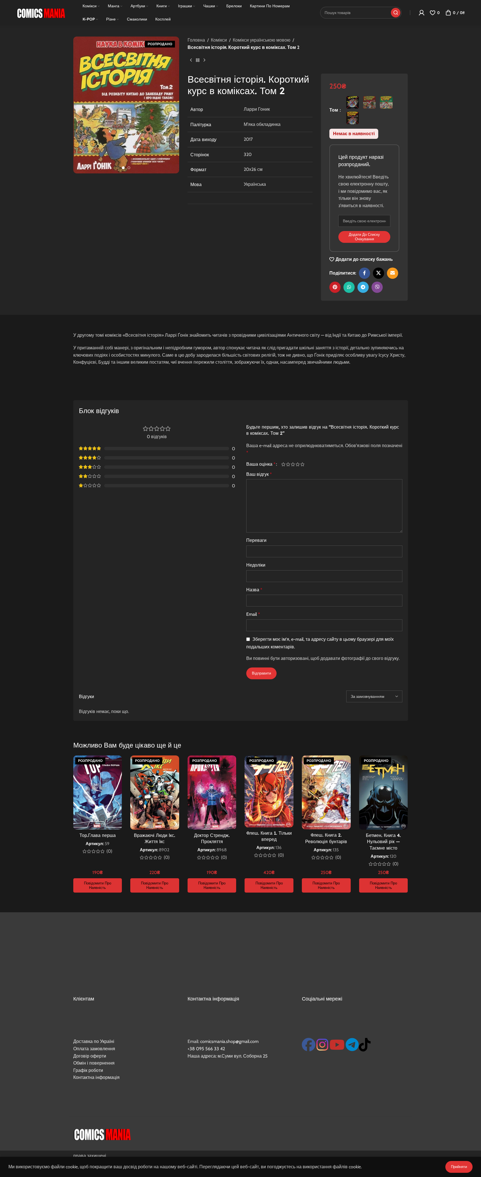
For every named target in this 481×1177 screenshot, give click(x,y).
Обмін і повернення (94, 1063)
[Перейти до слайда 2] (128, 167)
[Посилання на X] (378, 273)
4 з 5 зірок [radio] (297, 464)
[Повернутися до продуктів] (197, 60)
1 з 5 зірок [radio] (283, 464)
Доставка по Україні (93, 1041)
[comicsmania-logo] (102, 1133)
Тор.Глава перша (97, 835)
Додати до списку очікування (364, 236)
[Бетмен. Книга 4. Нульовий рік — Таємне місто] (383, 792)
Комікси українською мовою (261, 40)
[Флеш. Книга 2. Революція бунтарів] (326, 792)
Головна (196, 40)
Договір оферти (89, 1056)
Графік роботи (88, 1070)
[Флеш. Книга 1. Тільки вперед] (269, 791)
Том (334, 110)
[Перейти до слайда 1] (123, 167)
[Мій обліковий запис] (421, 12)
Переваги (256, 540)
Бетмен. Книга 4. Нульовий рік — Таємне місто (383, 841)
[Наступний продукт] (204, 60)
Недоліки (255, 565)
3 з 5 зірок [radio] (293, 464)
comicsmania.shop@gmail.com (229, 1041)
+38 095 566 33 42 (206, 1048)
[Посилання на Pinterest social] (335, 287)
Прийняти (459, 1166)
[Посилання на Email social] (392, 273)
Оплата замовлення (94, 1048)
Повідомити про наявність (97, 885)
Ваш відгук (259, 474)
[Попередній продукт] (191, 60)
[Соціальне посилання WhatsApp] (349, 287)
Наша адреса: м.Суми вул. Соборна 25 (228, 1056)
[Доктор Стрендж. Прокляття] (212, 792)
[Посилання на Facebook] (364, 273)
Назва (254, 589)
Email (253, 614)
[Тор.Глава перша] (97, 792)
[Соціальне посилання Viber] (377, 287)
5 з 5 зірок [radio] (302, 464)
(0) (109, 851)
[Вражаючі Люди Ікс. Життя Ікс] (154, 792)
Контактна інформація (96, 1077)
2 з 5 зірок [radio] (288, 464)
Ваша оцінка (260, 464)
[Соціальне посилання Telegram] (363, 287)
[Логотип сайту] (40, 12)
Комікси (219, 40)
